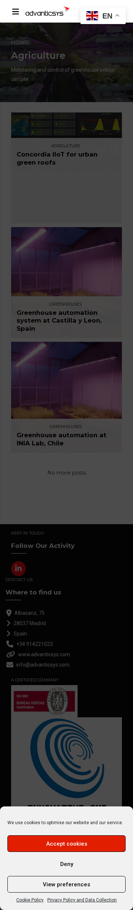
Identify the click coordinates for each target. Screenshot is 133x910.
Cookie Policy (30, 900)
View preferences (66, 884)
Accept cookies (66, 843)
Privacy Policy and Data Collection (82, 900)
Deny (66, 864)
